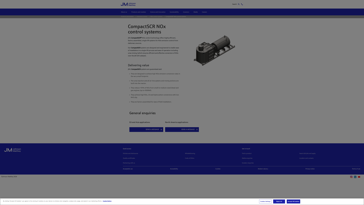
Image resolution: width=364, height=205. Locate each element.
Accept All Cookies (293, 201)
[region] (182, 201)
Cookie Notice (107, 201)
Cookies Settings (265, 201)
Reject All (279, 201)
